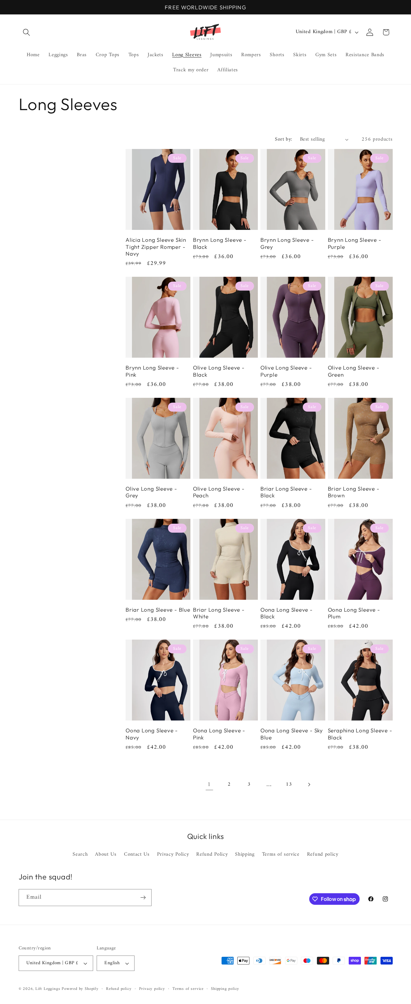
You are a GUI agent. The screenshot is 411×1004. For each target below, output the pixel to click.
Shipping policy (225, 989)
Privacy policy (152, 989)
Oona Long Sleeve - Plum (354, 613)
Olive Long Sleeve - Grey (151, 492)
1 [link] (209, 784)
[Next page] (309, 784)
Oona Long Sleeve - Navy (152, 733)
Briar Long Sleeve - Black (286, 492)
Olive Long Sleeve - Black (219, 371)
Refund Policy (212, 854)
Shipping (245, 854)
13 (289, 784)
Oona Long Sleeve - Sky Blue (291, 733)
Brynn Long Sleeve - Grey (287, 243)
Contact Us (137, 854)
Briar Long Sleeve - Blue (158, 609)
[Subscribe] (143, 897)
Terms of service (281, 854)
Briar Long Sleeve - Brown (354, 492)
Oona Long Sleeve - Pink (219, 733)
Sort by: (284, 139)
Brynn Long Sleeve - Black (220, 243)
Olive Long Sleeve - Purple (286, 371)
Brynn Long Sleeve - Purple (354, 243)
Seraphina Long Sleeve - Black (360, 733)
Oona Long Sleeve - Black (286, 613)
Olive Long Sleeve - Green (354, 371)
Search (80, 855)
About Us (106, 854)
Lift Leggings (47, 988)
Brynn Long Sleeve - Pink (152, 371)
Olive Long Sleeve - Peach (219, 492)
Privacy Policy (173, 854)
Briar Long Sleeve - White (219, 613)
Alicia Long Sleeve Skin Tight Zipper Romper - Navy (156, 246)
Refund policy (322, 854)
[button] (27, 32)
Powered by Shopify (80, 988)
